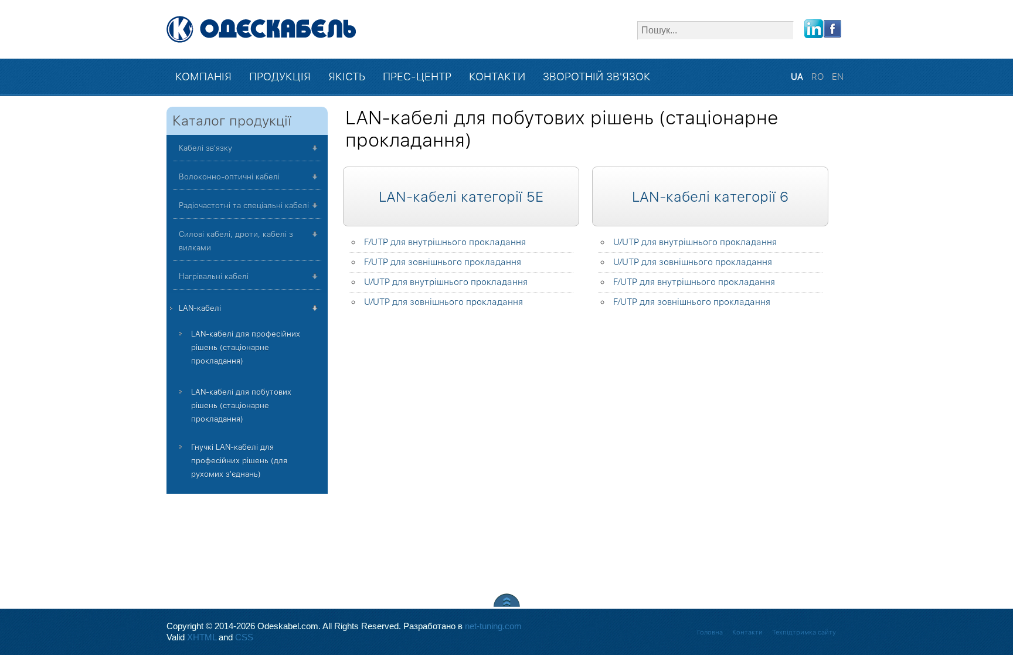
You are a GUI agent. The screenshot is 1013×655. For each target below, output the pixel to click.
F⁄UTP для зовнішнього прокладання (442, 262)
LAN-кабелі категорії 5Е (461, 196)
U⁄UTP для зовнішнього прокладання (443, 302)
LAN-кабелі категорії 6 (710, 196)
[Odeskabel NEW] (261, 29)
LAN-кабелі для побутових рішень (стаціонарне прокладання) (241, 405)
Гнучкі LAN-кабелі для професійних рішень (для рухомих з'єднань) (239, 460)
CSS (244, 637)
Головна (710, 632)
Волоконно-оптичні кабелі (229, 176)
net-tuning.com (493, 626)
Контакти (747, 632)
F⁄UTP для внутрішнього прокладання (445, 242)
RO (818, 77)
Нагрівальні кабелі (214, 276)
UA (798, 77)
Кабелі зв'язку (205, 148)
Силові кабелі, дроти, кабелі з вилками (236, 241)
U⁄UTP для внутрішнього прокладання (446, 282)
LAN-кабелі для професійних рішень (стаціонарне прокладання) (245, 347)
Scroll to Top (507, 600)
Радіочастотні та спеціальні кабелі (244, 205)
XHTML (201, 637)
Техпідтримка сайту (804, 632)
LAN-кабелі (200, 308)
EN (838, 77)
